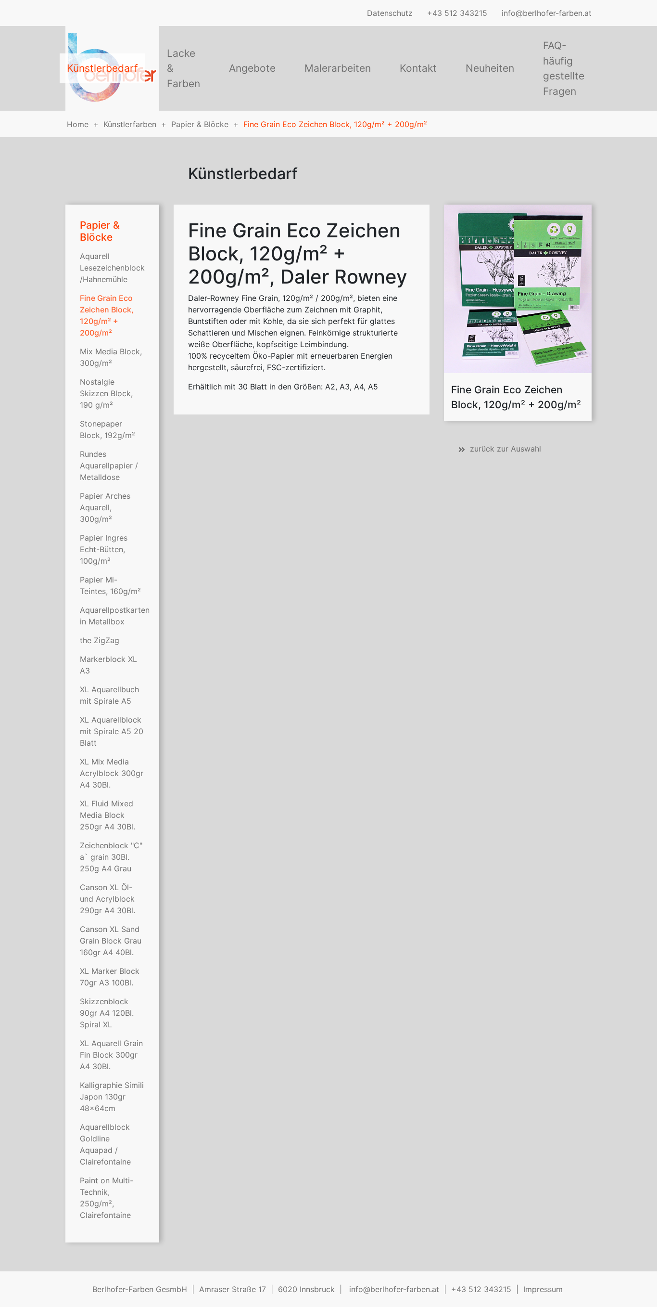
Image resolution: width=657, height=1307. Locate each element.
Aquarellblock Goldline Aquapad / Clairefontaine (105, 1144)
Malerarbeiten (337, 68)
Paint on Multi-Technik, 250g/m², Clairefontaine (106, 1198)
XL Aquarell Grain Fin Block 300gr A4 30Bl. (111, 1054)
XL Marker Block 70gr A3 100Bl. (109, 976)
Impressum (543, 1289)
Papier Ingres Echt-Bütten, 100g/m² (103, 549)
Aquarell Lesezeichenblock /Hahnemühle (112, 267)
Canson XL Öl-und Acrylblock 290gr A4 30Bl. (107, 898)
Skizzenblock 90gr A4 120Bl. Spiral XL (107, 1012)
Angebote (252, 68)
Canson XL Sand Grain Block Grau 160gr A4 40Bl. (110, 940)
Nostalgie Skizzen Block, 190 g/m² (106, 393)
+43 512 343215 (457, 13)
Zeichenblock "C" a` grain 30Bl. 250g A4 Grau (111, 857)
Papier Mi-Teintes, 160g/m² (110, 585)
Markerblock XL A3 (108, 664)
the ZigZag (99, 640)
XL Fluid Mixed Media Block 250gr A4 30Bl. (107, 815)
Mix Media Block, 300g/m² (111, 357)
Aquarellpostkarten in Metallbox (112, 615)
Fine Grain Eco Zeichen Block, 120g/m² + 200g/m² (335, 124)
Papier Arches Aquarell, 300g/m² (105, 507)
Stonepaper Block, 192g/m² (107, 429)
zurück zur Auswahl (505, 448)
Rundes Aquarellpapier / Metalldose (109, 465)
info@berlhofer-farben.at (547, 13)
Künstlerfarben (129, 124)
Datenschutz (390, 13)
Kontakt (418, 68)
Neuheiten (490, 68)
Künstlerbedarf (102, 68)
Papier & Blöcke (199, 124)
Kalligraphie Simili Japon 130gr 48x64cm (112, 1096)
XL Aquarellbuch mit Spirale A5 (109, 695)
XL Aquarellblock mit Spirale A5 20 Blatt (111, 731)
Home (77, 124)
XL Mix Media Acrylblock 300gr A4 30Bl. (111, 773)
